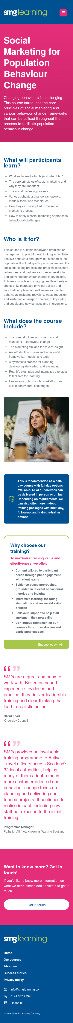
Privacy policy (14, 979)
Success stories (15, 973)
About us (10, 966)
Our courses (12, 959)
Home (8, 953)
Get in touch (37, 904)
